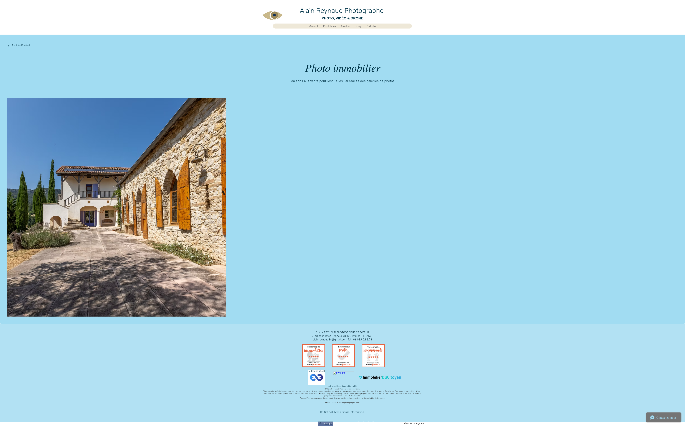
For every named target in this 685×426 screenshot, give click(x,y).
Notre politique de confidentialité (342, 386)
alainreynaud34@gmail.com (330, 340)
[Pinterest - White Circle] (368, 423)
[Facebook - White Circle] (359, 423)
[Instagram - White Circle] (373, 423)
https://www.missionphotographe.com (342, 403)
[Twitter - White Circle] (364, 423)
